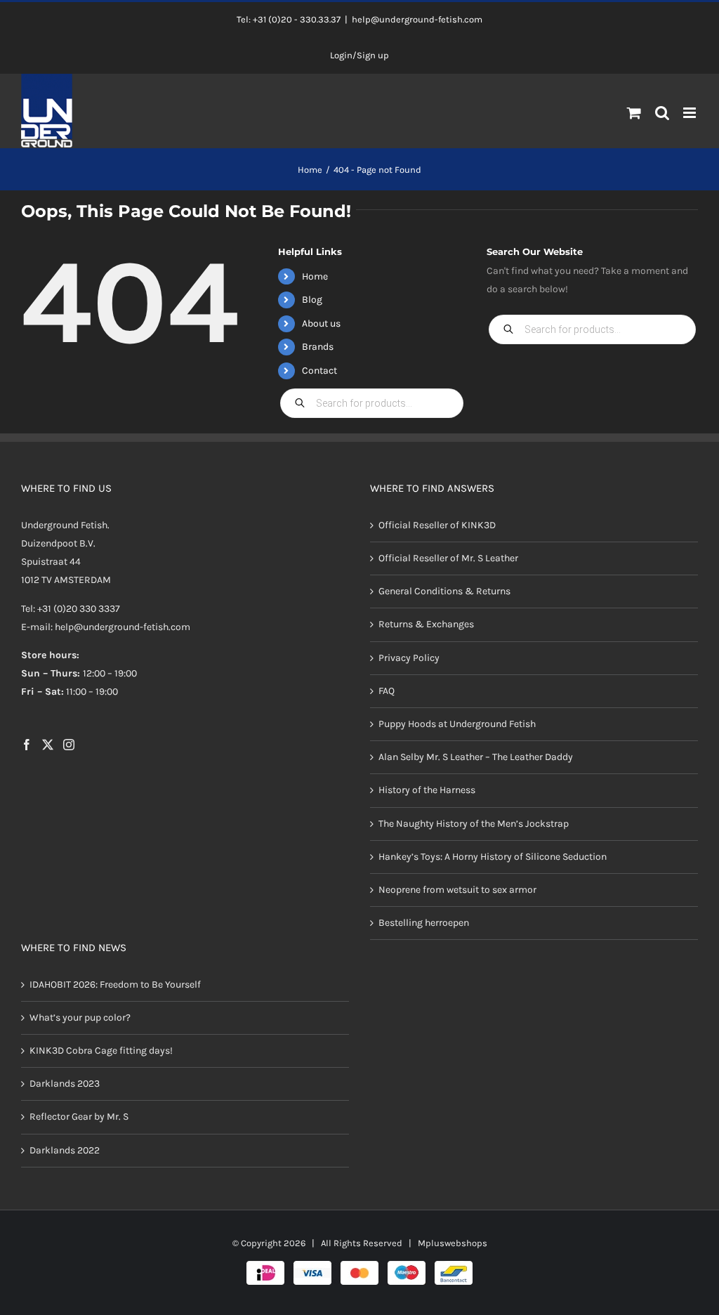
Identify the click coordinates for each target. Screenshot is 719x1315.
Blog (312, 300)
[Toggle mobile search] (662, 112)
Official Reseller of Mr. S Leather (448, 558)
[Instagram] (68, 744)
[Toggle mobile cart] (634, 112)
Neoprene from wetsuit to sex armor (457, 890)
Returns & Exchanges (426, 624)
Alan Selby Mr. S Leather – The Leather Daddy (475, 757)
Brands (318, 347)
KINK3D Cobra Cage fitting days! (101, 1050)
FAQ (386, 691)
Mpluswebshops (452, 1243)
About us (321, 323)
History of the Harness (426, 790)
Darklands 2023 (64, 1084)
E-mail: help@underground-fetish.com (105, 627)
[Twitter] (47, 744)
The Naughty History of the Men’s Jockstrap (473, 824)
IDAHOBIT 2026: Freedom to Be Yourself (115, 984)
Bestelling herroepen (423, 923)
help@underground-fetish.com (417, 19)
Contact (319, 371)
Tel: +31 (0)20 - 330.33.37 (289, 19)
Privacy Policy (409, 658)
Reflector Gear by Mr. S (78, 1117)
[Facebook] (26, 744)
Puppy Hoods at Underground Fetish (457, 724)
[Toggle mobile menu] (690, 112)
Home (315, 276)
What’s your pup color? (80, 1017)
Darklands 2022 (64, 1150)
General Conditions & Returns (444, 591)
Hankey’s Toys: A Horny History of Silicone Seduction (492, 857)
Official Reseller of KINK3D (437, 525)
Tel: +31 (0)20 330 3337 (70, 609)
